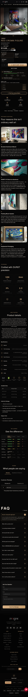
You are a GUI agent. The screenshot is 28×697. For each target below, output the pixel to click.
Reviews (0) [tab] (7, 483)
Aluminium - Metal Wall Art (8, 4)
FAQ (21, 635)
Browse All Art (21, 646)
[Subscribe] (20, 669)
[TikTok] (17, 628)
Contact (20, 638)
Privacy (8, 688)
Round (7, 644)
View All (25, 510)
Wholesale (20, 642)
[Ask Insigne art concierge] (26, 689)
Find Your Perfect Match (14, 93)
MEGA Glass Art (7, 638)
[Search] (19, 2)
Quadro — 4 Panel (7, 642)
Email (4, 591)
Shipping (19, 688)
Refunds (15, 688)
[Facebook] (10, 628)
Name (4, 586)
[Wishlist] (16, 2)
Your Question (5, 596)
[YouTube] (20, 628)
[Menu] (26, 2)
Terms (12, 688)
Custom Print (7, 646)
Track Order (14, 654)
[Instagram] (7, 628)
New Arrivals (7, 648)
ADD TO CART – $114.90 (18, 65)
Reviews (8, 472)
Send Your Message (14, 607)
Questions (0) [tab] (20, 483)
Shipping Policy (14, 656)
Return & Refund (14, 659)
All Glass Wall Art (7, 633)
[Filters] (3, 487)
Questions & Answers (17, 472)
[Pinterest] (14, 628)
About (20, 633)
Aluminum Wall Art (7, 635)
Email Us (8, 682)
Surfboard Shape (7, 640)
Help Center (14, 661)
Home (2, 4)
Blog (21, 644)
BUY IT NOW (14, 68)
